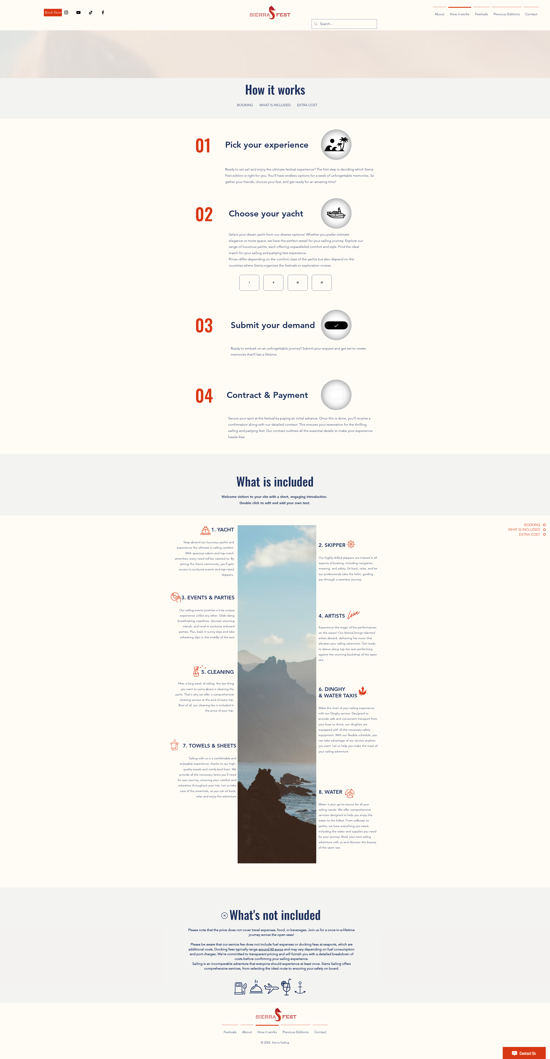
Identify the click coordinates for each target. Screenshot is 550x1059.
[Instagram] (66, 12)
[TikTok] (90, 12)
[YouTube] (78, 12)
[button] (249, 283)
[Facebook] (102, 12)
